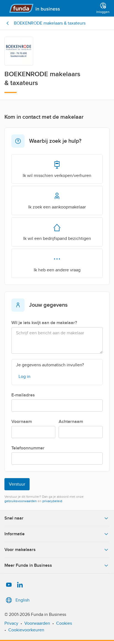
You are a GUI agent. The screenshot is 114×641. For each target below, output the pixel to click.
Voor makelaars (20, 549)
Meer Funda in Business (28, 565)
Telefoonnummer (28, 448)
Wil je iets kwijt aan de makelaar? (44, 322)
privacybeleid (52, 501)
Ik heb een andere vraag (57, 270)
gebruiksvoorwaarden (20, 501)
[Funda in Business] (49, 8)
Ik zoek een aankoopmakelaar (57, 207)
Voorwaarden (37, 623)
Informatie (14, 534)
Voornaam (21, 421)
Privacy (11, 623)
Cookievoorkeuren (26, 630)
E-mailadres (23, 395)
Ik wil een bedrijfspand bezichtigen (57, 238)
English (22, 600)
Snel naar (14, 518)
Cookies (64, 623)
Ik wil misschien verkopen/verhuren (57, 175)
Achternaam (71, 421)
